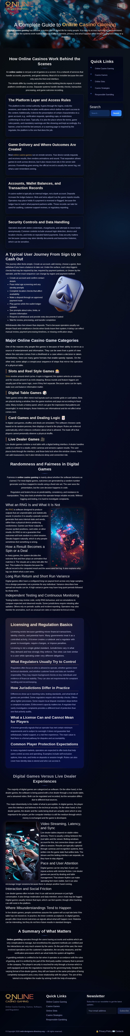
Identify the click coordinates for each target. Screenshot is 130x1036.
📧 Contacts (117, 1031)
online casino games (22, 155)
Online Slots (100, 81)
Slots (8, 376)
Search (116, 113)
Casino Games (101, 75)
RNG (11, 510)
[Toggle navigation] (120, 5)
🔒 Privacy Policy (104, 1031)
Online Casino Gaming (104, 68)
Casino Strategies (102, 88)
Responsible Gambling (104, 94)
